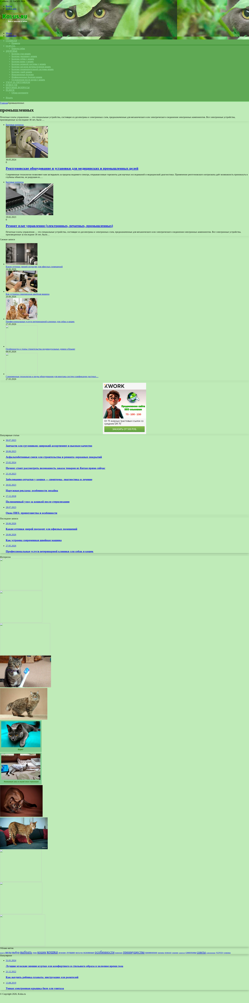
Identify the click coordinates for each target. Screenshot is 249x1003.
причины (161, 953)
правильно (118, 953)
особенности (104, 952)
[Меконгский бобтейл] (21, 913)
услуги (219, 952)
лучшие (70, 952)
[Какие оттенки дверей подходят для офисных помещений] (21, 264)
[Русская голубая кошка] (22, 945)
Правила (16, 43)
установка (227, 953)
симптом (182, 953)
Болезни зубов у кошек (23, 59)
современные (210, 953)
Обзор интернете (20, 92)
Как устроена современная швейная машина (27, 294)
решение (175, 953)
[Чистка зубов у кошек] (25, 686)
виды (8, 952)
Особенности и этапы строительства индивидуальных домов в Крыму (40, 349)
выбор (16, 952)
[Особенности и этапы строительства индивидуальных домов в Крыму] (21, 346)
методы (79, 952)
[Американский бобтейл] (23, 719)
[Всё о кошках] (14, 28)
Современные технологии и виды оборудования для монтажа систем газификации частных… (52, 376)
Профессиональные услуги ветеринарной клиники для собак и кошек (40, 321)
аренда (2, 953)
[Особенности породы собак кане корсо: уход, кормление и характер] (21, 881)
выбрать (26, 952)
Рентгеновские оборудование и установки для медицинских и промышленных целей (72, 168)
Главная (4, 103)
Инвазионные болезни (23, 74)
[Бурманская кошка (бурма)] (21, 816)
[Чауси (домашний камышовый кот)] (21, 622)
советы (201, 952)
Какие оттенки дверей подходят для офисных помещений (34, 266)
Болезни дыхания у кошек (24, 56)
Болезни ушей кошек (22, 72)
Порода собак (18, 48)
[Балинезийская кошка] (25, 654)
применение (151, 952)
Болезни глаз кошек (21, 53)
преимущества (134, 952)
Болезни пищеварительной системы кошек (33, 69)
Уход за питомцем (18, 82)
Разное (10, 90)
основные (88, 952)
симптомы (190, 952)
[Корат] (21, 751)
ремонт (168, 952)
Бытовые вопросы (18, 87)
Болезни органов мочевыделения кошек (31, 66)
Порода (10, 46)
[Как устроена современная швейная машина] (21, 291)
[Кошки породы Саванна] (24, 848)
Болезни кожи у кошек (23, 61)
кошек (41, 952)
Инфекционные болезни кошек (27, 77)
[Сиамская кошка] (21, 589)
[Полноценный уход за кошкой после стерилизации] (21, 783)
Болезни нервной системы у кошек (29, 64)
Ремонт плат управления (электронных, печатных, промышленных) (59, 226)
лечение (62, 952)
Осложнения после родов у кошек (28, 79)
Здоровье (11, 51)
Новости (11, 85)
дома (35, 952)
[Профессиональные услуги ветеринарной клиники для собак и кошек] (21, 319)
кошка (52, 952)
